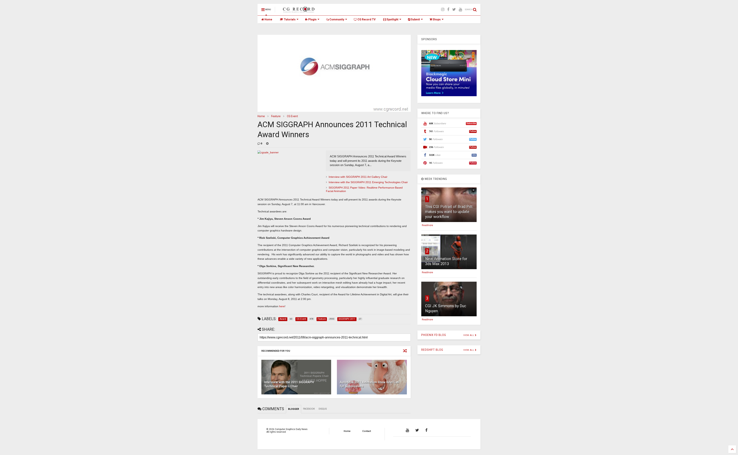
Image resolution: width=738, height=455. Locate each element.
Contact (366, 431)
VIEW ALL (469, 335)
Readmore (427, 225)
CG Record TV (366, 19)
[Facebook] (448, 9)
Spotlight (392, 19)
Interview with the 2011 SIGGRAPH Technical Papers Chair (289, 384)
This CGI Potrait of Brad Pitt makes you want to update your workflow (449, 211)
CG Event (292, 116)
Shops (436, 19)
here (282, 306)
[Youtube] (460, 9)
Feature (276, 116)
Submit (415, 19)
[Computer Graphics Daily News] (298, 11)
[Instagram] (442, 9)
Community (336, 19)
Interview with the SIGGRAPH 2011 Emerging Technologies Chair (368, 182)
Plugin (312, 19)
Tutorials (289, 19)
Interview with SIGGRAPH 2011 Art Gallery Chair (358, 176)
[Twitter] (454, 9)
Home (268, 19)
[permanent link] (267, 143)
